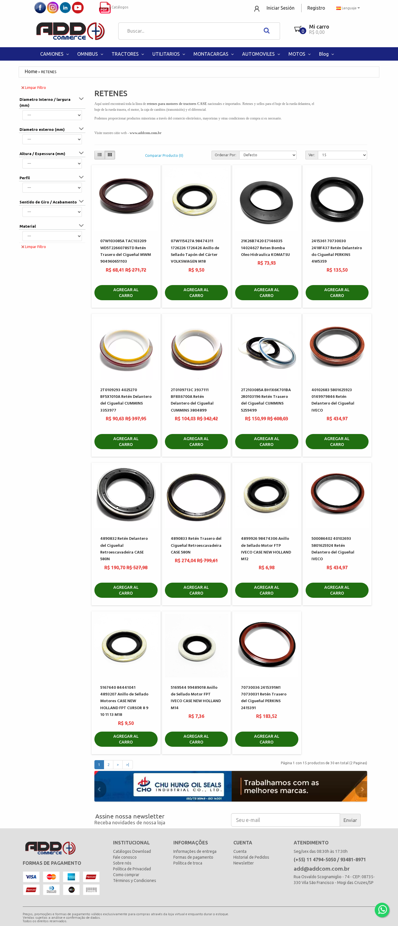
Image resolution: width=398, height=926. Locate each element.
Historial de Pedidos (251, 857)
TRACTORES (126, 54)
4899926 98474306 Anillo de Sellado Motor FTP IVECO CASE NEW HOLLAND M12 (266, 549)
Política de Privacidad (132, 869)
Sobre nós (122, 863)
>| (127, 765)
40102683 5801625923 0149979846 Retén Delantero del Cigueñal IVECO (332, 400)
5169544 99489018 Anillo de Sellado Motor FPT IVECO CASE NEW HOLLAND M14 (196, 697)
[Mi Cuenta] (257, 8)
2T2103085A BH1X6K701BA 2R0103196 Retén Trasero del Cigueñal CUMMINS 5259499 (266, 400)
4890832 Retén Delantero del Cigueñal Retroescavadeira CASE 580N (124, 549)
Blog (324, 54)
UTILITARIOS (166, 54)
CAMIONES (52, 54)
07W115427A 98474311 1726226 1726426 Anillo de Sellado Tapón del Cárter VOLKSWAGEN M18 (195, 251)
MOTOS (297, 54)
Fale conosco (125, 857)
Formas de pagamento (193, 857)
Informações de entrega (194, 851)
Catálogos (119, 7)
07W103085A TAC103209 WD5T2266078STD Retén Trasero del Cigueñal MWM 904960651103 (125, 251)
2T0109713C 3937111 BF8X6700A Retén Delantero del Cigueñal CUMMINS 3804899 (192, 400)
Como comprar (126, 874)
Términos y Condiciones (134, 880)
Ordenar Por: (225, 155)
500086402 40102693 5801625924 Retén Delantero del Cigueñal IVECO (332, 549)
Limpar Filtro (35, 87)
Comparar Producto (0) (164, 155)
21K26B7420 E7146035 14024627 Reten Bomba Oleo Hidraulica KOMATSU (265, 248)
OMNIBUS (88, 54)
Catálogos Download (132, 851)
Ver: (312, 155)
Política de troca (187, 863)
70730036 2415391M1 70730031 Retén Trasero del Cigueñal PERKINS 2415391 (263, 697)
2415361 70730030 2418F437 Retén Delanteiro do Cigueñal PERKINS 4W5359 (336, 251)
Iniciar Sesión (281, 7)
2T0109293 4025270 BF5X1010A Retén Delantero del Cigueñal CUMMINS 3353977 (126, 400)
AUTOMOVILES (259, 54)
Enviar (350, 820)
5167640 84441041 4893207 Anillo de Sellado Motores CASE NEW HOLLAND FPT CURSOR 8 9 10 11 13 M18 (124, 701)
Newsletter (243, 863)
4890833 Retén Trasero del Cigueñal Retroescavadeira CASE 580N (196, 545)
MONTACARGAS (211, 54)
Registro (316, 7)
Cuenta (239, 851)
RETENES (48, 72)
